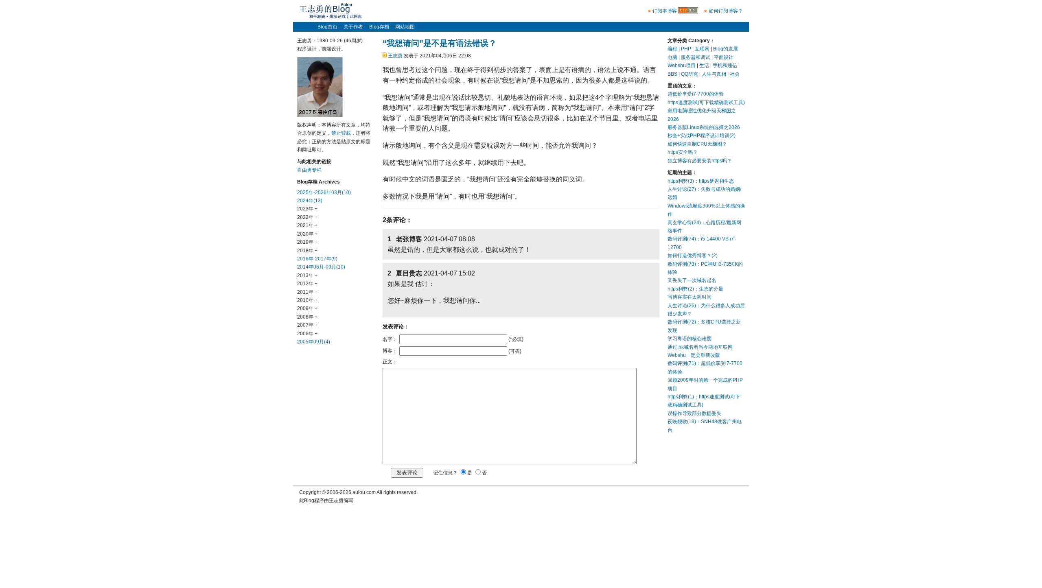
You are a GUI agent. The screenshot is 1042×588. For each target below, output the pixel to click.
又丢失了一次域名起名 (692, 280)
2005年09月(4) (313, 342)
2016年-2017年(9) (317, 259)
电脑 (672, 57)
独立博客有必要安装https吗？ (700, 161)
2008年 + (307, 317)
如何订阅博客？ (726, 11)
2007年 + (307, 325)
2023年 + (307, 209)
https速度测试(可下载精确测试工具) (706, 102)
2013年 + (307, 275)
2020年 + (307, 234)
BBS (672, 74)
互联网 (702, 49)
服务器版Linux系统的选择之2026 (704, 127)
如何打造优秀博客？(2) (693, 255)
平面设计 (723, 57)
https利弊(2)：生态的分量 (695, 289)
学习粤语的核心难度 (689, 338)
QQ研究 (689, 74)
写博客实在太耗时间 (689, 297)
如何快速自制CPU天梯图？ (697, 144)
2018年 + (307, 251)
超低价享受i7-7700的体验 (696, 94)
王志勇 (395, 56)
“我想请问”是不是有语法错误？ (440, 43)
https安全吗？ (683, 152)
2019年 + (307, 242)
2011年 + (307, 292)
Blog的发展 (725, 49)
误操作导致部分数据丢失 (694, 413)
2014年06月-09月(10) (321, 267)
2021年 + (307, 225)
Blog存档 (379, 27)
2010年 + (307, 300)
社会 (735, 74)
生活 (704, 65)
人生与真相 (714, 74)
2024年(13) (309, 200)
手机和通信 (725, 65)
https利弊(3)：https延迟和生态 (701, 181)
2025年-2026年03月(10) (324, 192)
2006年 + (307, 334)
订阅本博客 (664, 11)
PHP (686, 49)
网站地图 (405, 27)
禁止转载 (341, 133)
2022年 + (307, 217)
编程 (672, 49)
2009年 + (307, 308)
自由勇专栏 (309, 170)
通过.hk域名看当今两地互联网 (700, 347)
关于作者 (353, 27)
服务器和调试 (695, 57)
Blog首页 (327, 27)
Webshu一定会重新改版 (694, 355)
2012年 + (307, 283)
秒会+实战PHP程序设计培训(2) (702, 135)
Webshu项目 (682, 65)
